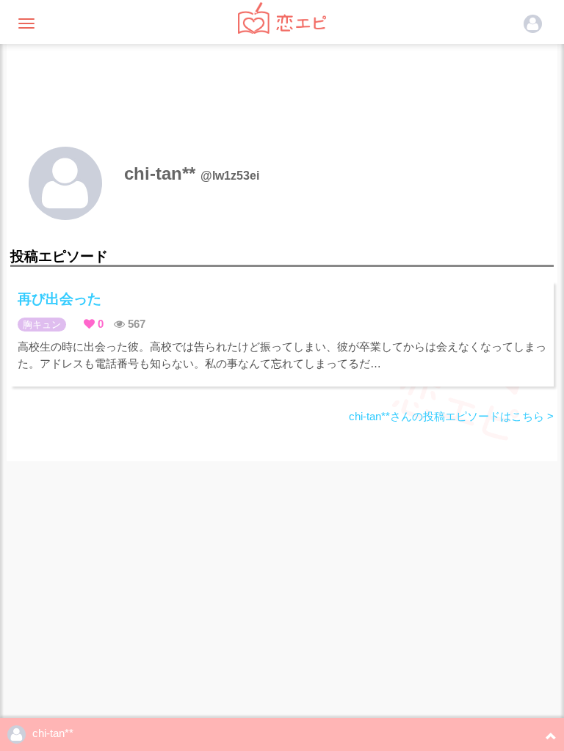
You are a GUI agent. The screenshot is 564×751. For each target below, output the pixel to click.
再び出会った (59, 299)
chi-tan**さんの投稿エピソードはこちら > (451, 416)
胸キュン (42, 324)
